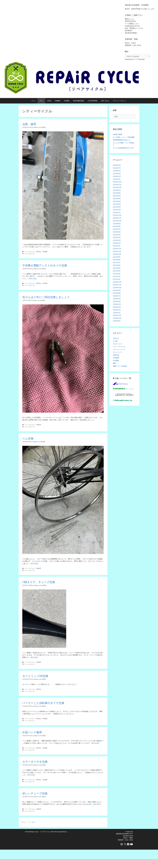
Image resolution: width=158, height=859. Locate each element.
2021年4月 (117, 271)
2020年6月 (117, 299)
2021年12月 (117, 249)
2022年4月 (117, 237)
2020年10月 (117, 287)
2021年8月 (116, 260)
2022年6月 (117, 232)
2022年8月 (117, 226)
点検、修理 (29, 124)
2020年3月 (117, 307)
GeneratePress (62, 832)
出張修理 (57, 101)
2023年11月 (117, 185)
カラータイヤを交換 (35, 761)
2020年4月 (117, 304)
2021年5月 (116, 268)
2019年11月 (117, 315)
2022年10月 (117, 221)
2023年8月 (117, 193)
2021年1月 (116, 279)
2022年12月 (117, 215)
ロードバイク (117, 352)
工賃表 (49, 101)
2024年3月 (117, 176)
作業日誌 (38, 251)
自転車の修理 (117, 134)
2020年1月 (117, 313)
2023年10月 (117, 187)
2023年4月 (117, 204)
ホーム (33, 101)
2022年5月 (117, 235)
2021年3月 (117, 274)
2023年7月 (117, 196)
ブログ (41, 101)
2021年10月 (117, 254)
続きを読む (33, 278)
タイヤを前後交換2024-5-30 (123, 148)
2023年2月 (117, 210)
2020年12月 (117, 282)
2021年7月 (116, 262)
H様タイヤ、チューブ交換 (38, 582)
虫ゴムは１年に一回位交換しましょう (46, 297)
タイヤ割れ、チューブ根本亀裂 (124, 137)
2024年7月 (117, 168)
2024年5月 (117, 173)
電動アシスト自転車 (120, 366)
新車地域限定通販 (78, 101)
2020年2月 (117, 310)
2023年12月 (117, 182)
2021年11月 (117, 251)
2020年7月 (117, 296)
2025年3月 (117, 165)
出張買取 (66, 101)
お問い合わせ (105, 101)
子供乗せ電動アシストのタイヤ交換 (44, 265)
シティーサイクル (29, 251)
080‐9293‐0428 (128, 836)
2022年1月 (116, 246)
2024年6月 (117, 171)
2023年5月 (117, 201)
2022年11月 (117, 218)
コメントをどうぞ (29, 253)
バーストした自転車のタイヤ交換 (43, 703)
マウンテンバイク (119, 349)
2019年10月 (117, 318)
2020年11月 (117, 285)
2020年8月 (117, 293)
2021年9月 (117, 257)
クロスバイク (117, 344)
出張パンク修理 (32, 732)
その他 (115, 341)
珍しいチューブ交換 (34, 793)
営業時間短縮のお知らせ (121, 140)
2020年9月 (117, 290)
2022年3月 (117, 240)
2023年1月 (117, 212)
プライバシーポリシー (120, 101)
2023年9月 (117, 190)
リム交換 (27, 438)
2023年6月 (117, 198)
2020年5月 (117, 301)
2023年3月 (117, 207)
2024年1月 (117, 179)
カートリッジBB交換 (35, 676)
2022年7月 (117, 229)
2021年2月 (116, 276)
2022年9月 (117, 224)
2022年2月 (117, 243)
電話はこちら (129, 19)
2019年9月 (117, 321)
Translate (141, 59)
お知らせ (116, 338)
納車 (114, 363)
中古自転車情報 (92, 101)
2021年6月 (117, 265)
